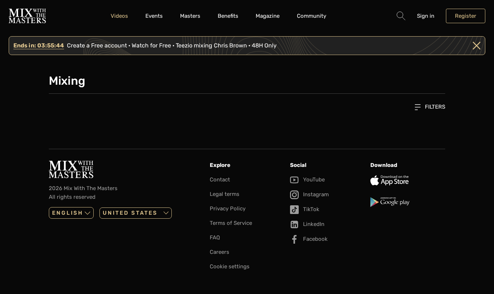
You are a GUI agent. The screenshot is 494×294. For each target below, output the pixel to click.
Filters (434, 107)
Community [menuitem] (311, 16)
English (67, 213)
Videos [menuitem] (119, 16)
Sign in (425, 16)
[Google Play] (407, 202)
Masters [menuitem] (190, 16)
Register (465, 16)
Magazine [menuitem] (268, 16)
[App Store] (407, 180)
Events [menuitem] (154, 16)
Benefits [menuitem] (228, 16)
